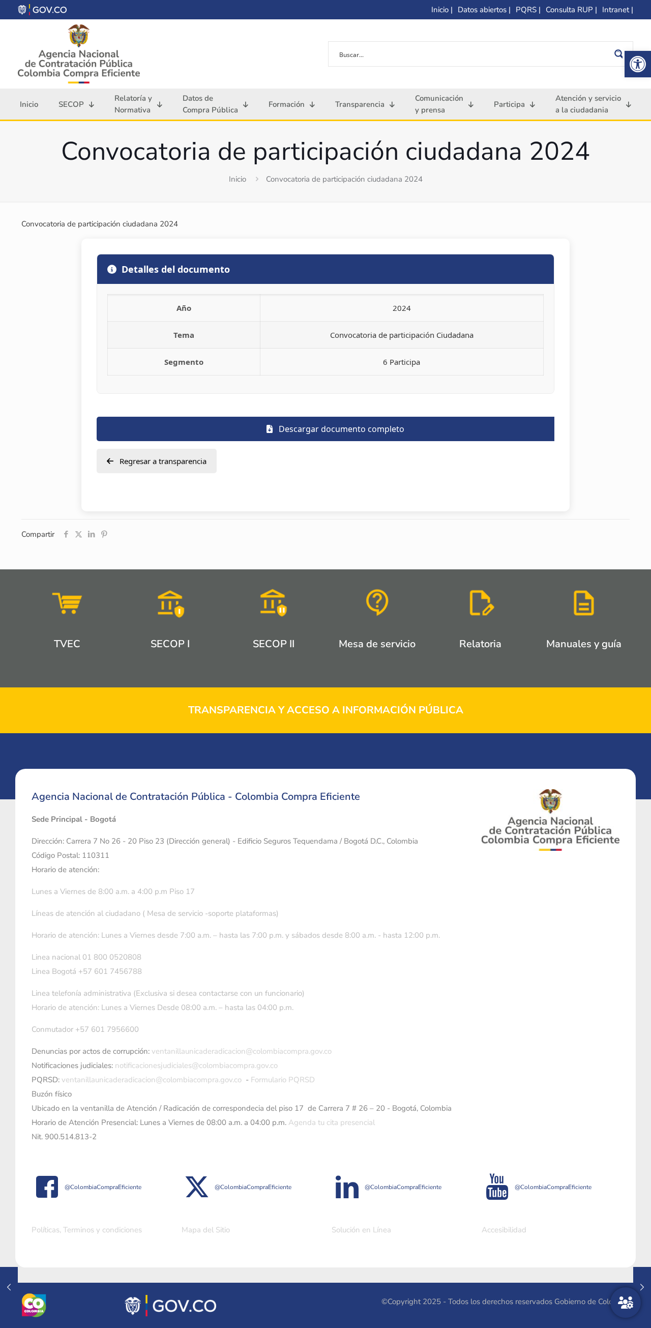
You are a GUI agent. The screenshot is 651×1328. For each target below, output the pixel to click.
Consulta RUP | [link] (571, 10)
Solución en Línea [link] (361, 1230)
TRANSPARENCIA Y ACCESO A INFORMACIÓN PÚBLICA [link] (325, 710)
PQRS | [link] (528, 10)
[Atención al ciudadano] (625, 1302)
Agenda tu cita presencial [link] (331, 1122)
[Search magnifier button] (620, 54)
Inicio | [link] (442, 10)
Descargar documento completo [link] (340, 429)
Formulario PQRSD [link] (283, 1080)
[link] (638, 64)
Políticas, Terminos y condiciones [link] (87, 1230)
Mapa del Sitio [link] (206, 1230)
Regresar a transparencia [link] (161, 461)
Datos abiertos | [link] (484, 10)
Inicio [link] (237, 179)
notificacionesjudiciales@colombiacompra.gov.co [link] (196, 1065)
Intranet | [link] (617, 10)
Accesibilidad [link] (504, 1230)
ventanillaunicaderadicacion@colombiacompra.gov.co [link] (242, 1051)
